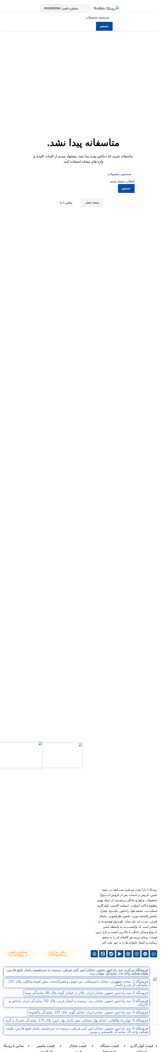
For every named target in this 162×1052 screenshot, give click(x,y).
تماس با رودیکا (14, 1046)
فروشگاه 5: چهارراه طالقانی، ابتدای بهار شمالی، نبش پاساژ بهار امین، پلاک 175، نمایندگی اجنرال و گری (76, 1020)
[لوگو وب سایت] (106, 8)
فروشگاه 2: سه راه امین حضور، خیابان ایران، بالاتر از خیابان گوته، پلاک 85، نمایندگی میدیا (86, 993)
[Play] (119, 953)
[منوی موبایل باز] (154, 8)
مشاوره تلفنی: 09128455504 (61, 8)
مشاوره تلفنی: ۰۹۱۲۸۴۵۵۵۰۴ (17, 953)
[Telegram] (145, 953)
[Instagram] (136, 953)
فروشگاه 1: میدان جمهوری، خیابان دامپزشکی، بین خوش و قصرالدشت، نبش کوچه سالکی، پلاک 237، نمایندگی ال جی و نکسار (78, 983)
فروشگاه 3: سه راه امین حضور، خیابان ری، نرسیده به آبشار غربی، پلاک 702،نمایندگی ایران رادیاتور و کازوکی (78, 1002)
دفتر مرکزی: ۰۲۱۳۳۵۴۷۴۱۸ (56, 953)
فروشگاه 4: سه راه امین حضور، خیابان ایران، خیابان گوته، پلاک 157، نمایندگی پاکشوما (88, 1012)
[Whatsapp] (153, 953)
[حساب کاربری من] (5, 8)
